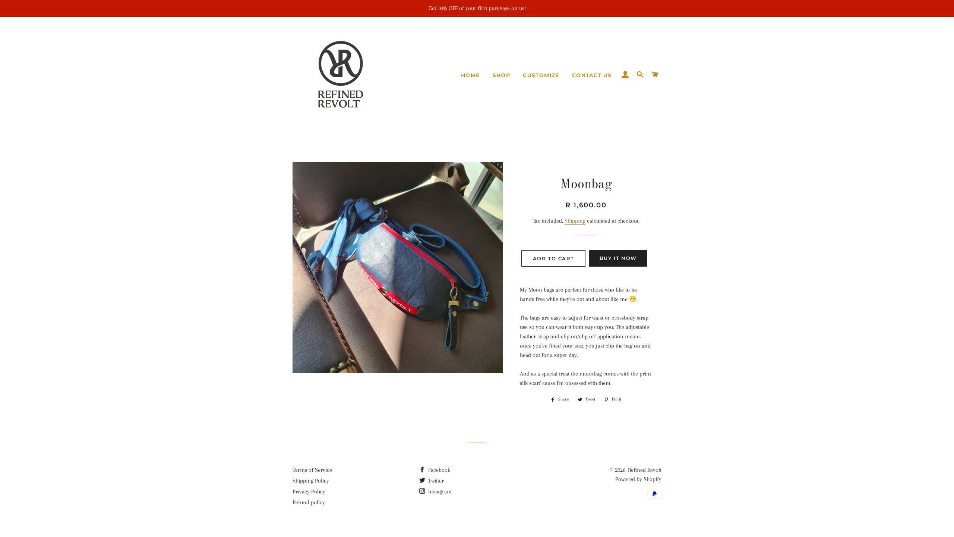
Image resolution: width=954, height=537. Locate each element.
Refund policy (309, 502)
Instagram (439, 491)
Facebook (438, 470)
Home (470, 75)
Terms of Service (312, 470)
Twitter (435, 480)
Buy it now (618, 258)
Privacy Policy (309, 491)
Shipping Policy (311, 480)
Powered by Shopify (638, 479)
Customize (541, 75)
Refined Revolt (644, 470)
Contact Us (592, 75)
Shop (502, 75)
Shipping (575, 220)
